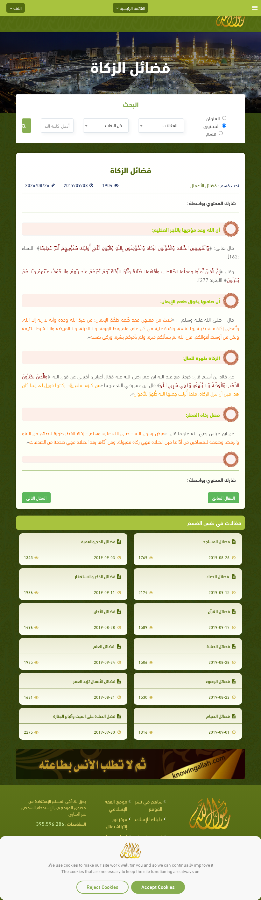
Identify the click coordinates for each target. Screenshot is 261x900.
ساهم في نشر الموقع (148, 804)
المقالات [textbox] (170, 125)
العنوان (213, 118)
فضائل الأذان (105, 611)
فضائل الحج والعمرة (98, 541)
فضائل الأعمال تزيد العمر (94, 680)
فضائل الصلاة (218, 646)
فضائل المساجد (216, 541)
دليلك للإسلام (148, 818)
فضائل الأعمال (203, 185)
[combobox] (161, 125)
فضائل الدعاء (218, 576)
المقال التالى (36, 497)
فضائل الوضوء (218, 680)
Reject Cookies (102, 886)
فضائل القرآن (219, 611)
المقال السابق (223, 497)
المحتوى (211, 125)
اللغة (17, 7)
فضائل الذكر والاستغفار (95, 576)
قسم (211, 133)
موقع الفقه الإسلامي (116, 804)
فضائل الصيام (218, 715)
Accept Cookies (158, 886)
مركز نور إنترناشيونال (116, 822)
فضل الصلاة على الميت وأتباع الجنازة (84, 715)
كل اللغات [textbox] (113, 125)
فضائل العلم (104, 646)
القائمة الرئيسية (132, 7)
